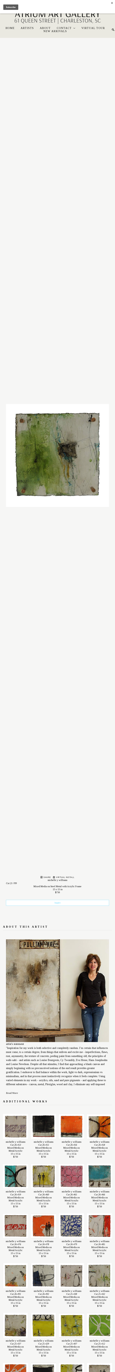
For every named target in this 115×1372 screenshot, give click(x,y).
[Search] (113, 30)
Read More (12, 1093)
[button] (66, 28)
